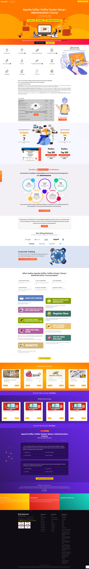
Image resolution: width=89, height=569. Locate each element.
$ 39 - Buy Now (62, 119)
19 (61, 440)
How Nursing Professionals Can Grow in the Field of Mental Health (66, 542)
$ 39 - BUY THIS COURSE (44, 358)
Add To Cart (5, 385)
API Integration (43, 527)
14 (51, 440)
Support (63, 522)
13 (49, 440)
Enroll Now (44, 226)
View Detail (17, 385)
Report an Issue (64, 517)
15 (53, 440)
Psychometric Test (43, 529)
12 (47, 440)
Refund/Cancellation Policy (55, 519)
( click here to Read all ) (46, 485)
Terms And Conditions (54, 517)
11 (45, 440)
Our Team (52, 529)
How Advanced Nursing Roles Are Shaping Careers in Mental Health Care (66, 549)
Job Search (52, 527)
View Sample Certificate (44, 210)
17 (57, 440)
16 (55, 440)
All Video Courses (43, 517)
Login (80, 1)
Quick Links (12, 1)
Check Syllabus (40, 20)
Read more (64, 40)
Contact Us (52, 522)
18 (59, 440)
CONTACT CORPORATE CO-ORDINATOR (28, 259)
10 (43, 440)
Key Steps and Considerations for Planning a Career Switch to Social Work (66, 538)
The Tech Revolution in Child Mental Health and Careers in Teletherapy (66, 534)
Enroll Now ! (31, 20)
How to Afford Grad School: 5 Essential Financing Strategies (66, 546)
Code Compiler (43, 524)
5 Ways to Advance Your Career (66, 529)
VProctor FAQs (64, 527)
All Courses (42, 519)
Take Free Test (50, 42)
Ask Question (64, 519)
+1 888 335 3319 (22, 520)
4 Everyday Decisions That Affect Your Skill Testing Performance (65, 556)
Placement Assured (40, 42)
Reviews (63, 524)
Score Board (53, 524)
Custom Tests (43, 522)
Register (84, 1)
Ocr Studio (63, 558)
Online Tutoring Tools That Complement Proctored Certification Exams (65, 561)
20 (63, 440)
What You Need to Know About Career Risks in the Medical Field (66, 552)
